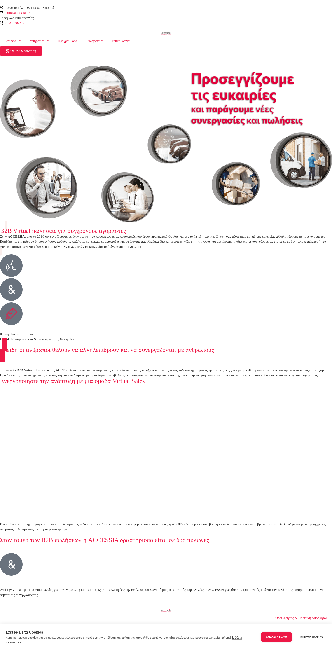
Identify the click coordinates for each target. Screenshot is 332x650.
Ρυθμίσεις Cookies (311, 637)
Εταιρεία (10, 41)
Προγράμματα (67, 41)
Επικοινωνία (121, 41)
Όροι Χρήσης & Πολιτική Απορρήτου (301, 618)
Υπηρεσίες (37, 41)
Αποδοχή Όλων (276, 637)
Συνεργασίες (94, 41)
